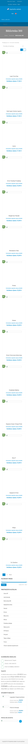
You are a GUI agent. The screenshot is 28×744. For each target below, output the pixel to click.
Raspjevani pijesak (14, 215)
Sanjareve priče (14, 493)
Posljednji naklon (14, 390)
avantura (11, 674)
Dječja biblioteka (8, 604)
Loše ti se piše (14, 76)
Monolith (6, 616)
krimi (10, 681)
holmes (13, 679)
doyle (8, 676)
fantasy (23, 676)
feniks (2, 679)
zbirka (21, 688)
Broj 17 (14, 458)
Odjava (18, 4)
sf (11, 686)
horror (19, 679)
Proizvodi (11, 35)
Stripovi (6, 634)
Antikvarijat (7, 597)
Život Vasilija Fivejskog (14, 181)
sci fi (9, 686)
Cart (12, 13)
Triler (5, 642)
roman (4, 686)
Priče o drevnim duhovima (14, 355)
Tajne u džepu (7, 638)
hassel (5, 679)
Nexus (5, 619)
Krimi (5, 612)
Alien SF (6, 593)
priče (6, 684)
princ (2, 683)
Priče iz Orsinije (14, 707)
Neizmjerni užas (14, 250)
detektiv (20, 674)
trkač (8, 688)
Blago (14, 527)
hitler (10, 679)
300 (1, 674)
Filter (3, 584)
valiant (12, 688)
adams (4, 674)
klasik (8, 681)
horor (16, 679)
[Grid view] (21, 50)
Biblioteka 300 (7, 601)
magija (21, 681)
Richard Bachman (19, 683)
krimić (14, 681)
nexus (23, 681)
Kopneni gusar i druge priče (14, 424)
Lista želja (10, 4)
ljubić (18, 681)
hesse (7, 679)
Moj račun (15, 4)
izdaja (22, 679)
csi (16, 674)
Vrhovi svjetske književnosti (11, 645)
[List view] (24, 50)
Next (10, 574)
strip (2, 689)
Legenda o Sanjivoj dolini (17, 697)
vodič (15, 688)
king (6, 681)
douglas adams (4, 676)
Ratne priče (7, 627)
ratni (14, 683)
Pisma (14, 285)
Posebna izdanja (8, 623)
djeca (25, 674)
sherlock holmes (16, 686)
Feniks (5, 608)
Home (6, 35)
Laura (14, 146)
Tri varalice (14, 562)
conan (14, 674)
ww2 (18, 689)
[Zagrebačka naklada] (14, 9)
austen (7, 674)
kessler (3, 681)
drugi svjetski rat (16, 677)
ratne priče (10, 683)
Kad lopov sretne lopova (14, 111)
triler (5, 689)
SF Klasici (6, 630)
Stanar (14, 320)
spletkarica (23, 686)
